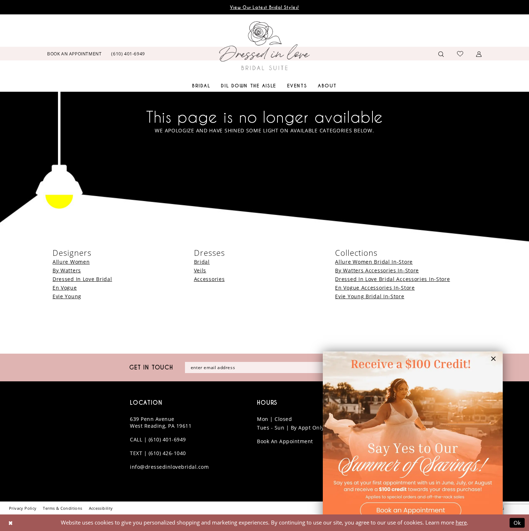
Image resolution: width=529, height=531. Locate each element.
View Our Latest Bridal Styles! (264, 7)
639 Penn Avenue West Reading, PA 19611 (160, 422)
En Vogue (65, 287)
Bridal (202, 261)
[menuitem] (74, 53)
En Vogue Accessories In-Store (375, 287)
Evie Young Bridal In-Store (369, 296)
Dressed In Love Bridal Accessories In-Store (392, 279)
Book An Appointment (285, 441)
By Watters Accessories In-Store (377, 270)
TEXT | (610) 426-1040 (158, 453)
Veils (200, 270)
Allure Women (71, 261)
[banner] (264, 45)
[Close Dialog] (10, 523)
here (461, 522)
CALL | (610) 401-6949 (158, 439)
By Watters (67, 270)
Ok (517, 522)
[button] (479, 53)
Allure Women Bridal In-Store (374, 261)
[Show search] (441, 53)
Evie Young (67, 296)
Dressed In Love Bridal (82, 279)
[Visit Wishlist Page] (460, 53)
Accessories (209, 279)
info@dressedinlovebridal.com (169, 466)
